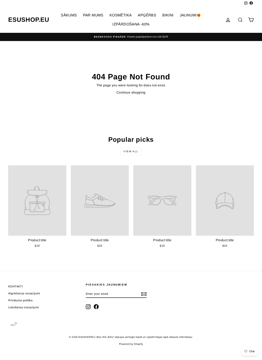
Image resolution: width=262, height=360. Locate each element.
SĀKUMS (69, 15)
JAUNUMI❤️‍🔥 (190, 15)
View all (130, 151)
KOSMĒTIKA (121, 15)
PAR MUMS (93, 15)
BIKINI (167, 15)
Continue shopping (131, 92)
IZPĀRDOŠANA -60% (130, 24)
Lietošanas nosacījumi (23, 307)
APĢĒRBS (147, 15)
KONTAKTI (15, 286)
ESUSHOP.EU (28, 19)
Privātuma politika (20, 300)
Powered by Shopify (131, 344)
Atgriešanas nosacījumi (24, 293)
